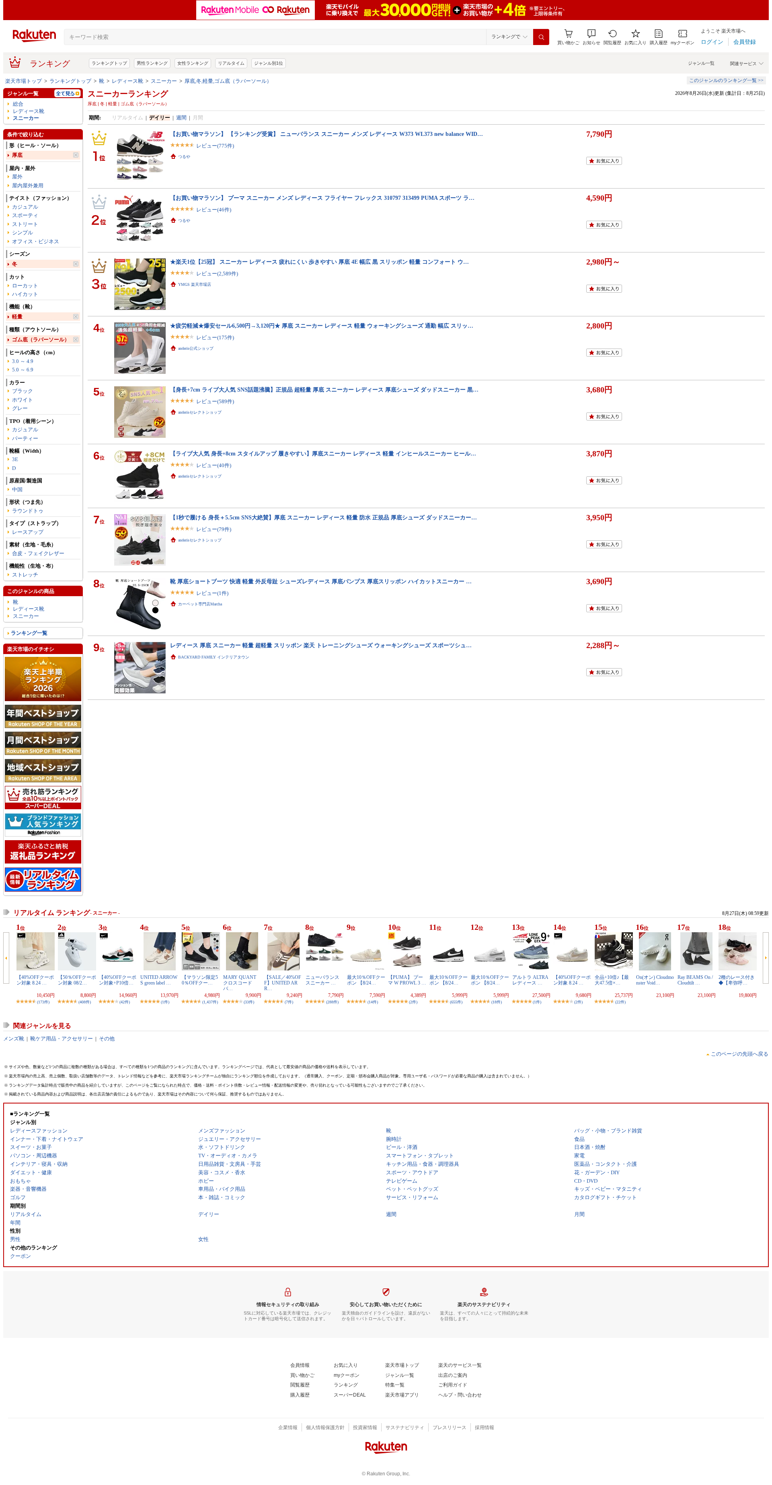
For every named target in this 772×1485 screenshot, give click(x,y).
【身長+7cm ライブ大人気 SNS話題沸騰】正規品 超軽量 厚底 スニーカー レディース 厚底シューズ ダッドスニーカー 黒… (324, 389)
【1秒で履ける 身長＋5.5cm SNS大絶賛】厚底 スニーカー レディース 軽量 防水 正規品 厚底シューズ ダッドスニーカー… (323, 517)
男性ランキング (152, 63)
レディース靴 (127, 81)
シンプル (22, 233)
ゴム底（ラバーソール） (41, 339)
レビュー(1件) (212, 593)
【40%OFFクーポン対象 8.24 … (35, 980)
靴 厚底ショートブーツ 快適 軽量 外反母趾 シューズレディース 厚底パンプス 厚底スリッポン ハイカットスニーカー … (321, 581)
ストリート (25, 224)
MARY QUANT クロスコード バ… (239, 983)
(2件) (413, 1002)
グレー (20, 408)
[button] (591, 37)
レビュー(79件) (213, 529)
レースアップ (27, 532)
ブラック (22, 391)
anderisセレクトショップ (200, 412)
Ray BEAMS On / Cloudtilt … (695, 980)
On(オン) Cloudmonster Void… (655, 980)
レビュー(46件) (213, 210)
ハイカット (25, 294)
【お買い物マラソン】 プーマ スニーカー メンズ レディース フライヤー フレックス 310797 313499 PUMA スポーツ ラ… (322, 198)
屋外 (17, 177)
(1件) (165, 1002)
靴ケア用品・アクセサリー (61, 1039)
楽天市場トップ (23, 81)
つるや (184, 156)
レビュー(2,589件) (217, 274)
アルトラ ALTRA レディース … (530, 980)
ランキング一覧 (29, 633)
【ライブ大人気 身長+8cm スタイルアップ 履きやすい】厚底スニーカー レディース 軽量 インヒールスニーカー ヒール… (323, 453)
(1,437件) (210, 1002)
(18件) (496, 1002)
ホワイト (22, 400)
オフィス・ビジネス (35, 241)
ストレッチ (25, 575)
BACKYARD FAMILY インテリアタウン (213, 657)
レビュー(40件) (213, 465)
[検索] (541, 37)
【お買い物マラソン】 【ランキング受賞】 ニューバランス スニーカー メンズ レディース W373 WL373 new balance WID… (326, 134)
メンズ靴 (13, 1039)
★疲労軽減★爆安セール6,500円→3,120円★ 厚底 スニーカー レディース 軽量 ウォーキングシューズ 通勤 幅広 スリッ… (321, 325)
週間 (181, 118)
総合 (18, 104)
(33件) (249, 1002)
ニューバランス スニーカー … (322, 980)
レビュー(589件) (215, 401)
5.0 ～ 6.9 (22, 370)
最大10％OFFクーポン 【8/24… (366, 980)
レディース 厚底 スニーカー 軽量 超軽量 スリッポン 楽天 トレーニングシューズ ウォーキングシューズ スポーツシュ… (321, 645)
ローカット (25, 286)
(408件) (84, 1002)
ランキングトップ (109, 63)
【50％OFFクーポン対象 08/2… (77, 980)
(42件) (124, 1002)
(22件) (620, 1002)
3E (15, 459)
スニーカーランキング (128, 93)
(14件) (373, 1002)
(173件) (43, 1002)
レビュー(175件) (215, 337)
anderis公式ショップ (196, 348)
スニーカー (164, 81)
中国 (17, 489)
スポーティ (25, 215)
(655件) (456, 1002)
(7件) (289, 1002)
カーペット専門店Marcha (200, 604)
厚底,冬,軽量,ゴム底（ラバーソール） (228, 81)
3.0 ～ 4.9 (22, 361)
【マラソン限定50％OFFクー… (200, 980)
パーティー (25, 438)
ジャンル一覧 (701, 63)
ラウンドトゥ (27, 511)
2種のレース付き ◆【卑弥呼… (737, 980)
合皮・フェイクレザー (38, 553)
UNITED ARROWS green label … (158, 980)
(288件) (332, 1002)
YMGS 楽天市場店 (194, 284)
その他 (107, 1039)
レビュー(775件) (215, 146)
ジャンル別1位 (268, 63)
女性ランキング (192, 63)
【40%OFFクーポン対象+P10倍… (117, 980)
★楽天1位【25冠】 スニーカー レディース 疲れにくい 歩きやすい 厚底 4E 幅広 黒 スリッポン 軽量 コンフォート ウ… (319, 261)
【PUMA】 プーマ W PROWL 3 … (407, 980)
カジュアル (25, 207)
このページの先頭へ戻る (739, 1054)
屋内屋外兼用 (27, 186)
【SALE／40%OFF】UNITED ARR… (282, 983)
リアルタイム (231, 63)
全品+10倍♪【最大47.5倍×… (612, 980)
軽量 (17, 317)
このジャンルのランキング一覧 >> (726, 80)
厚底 (17, 155)
